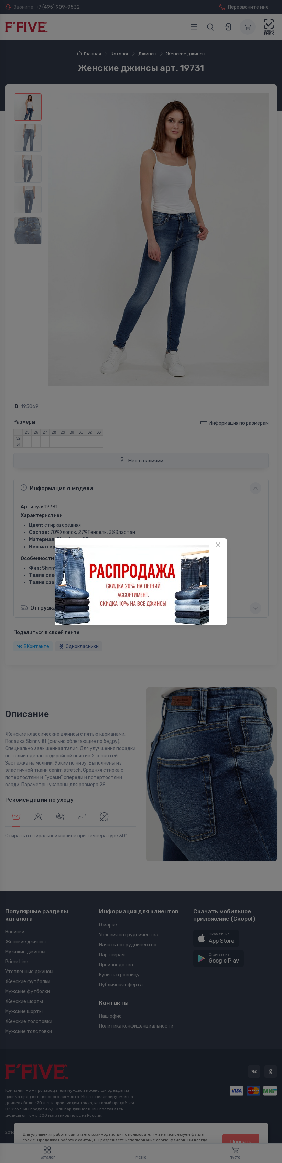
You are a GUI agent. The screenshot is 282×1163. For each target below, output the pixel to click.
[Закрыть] (218, 544)
